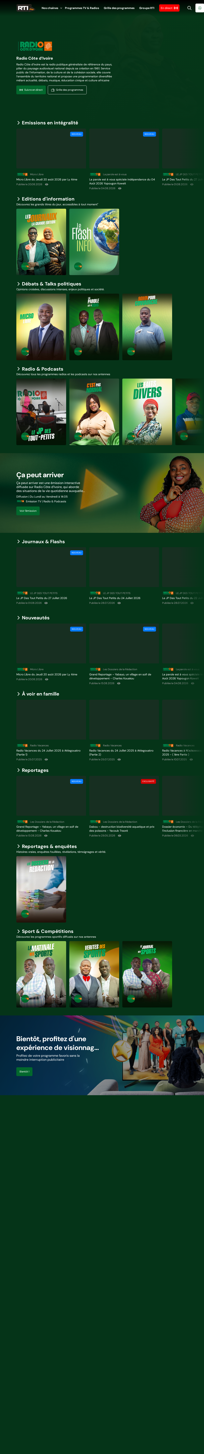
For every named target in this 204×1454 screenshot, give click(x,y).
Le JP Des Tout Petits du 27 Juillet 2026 (41, 598)
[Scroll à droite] (198, 159)
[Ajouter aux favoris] (79, 161)
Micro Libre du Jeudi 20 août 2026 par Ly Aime (46, 179)
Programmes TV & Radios (82, 8)
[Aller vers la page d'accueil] (25, 8)
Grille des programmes (119, 8)
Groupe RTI (146, 8)
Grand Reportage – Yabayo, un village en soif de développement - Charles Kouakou (120, 676)
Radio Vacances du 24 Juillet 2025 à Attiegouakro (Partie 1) (48, 752)
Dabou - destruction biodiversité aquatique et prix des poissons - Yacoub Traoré (121, 828)
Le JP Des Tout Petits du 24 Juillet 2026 (114, 598)
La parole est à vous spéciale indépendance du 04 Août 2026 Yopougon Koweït (122, 181)
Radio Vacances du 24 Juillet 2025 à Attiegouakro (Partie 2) (121, 752)
